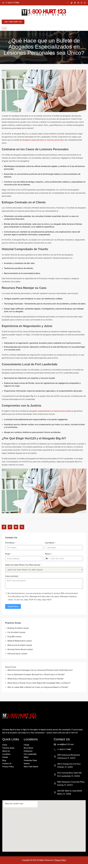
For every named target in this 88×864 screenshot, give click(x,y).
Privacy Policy (8, 767)
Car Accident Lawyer (16, 632)
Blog (4, 760)
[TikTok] (71, 3)
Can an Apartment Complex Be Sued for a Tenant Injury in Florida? (36, 674)
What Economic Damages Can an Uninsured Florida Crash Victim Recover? (40, 670)
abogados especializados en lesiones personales (43, 140)
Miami (26, 757)
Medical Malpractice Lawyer (19, 641)
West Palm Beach (31, 767)
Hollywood (28, 751)
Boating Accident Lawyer (18, 628)
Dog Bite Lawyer (14, 636)
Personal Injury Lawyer (17, 653)
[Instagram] (78, 3)
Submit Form (13, 606)
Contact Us (6, 763)
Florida (5, 757)
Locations (6, 754)
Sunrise (27, 763)
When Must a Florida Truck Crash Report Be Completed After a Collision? (38, 683)
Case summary (11, 576)
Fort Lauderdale (30, 754)
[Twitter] (81, 3)
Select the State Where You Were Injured (22, 565)
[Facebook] (75, 3)
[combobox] (47, 558)
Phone (48, 554)
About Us (6, 751)
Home (4, 745)
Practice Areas (8, 748)
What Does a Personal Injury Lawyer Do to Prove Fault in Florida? (35, 679)
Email (7, 554)
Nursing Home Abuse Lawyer (20, 649)
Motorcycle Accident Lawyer (19, 645)
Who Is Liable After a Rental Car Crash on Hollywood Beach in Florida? (37, 687)
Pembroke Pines (30, 760)
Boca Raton (28, 748)
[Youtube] (85, 3)
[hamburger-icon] (4, 28)
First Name (9, 543)
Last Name (49, 543)
